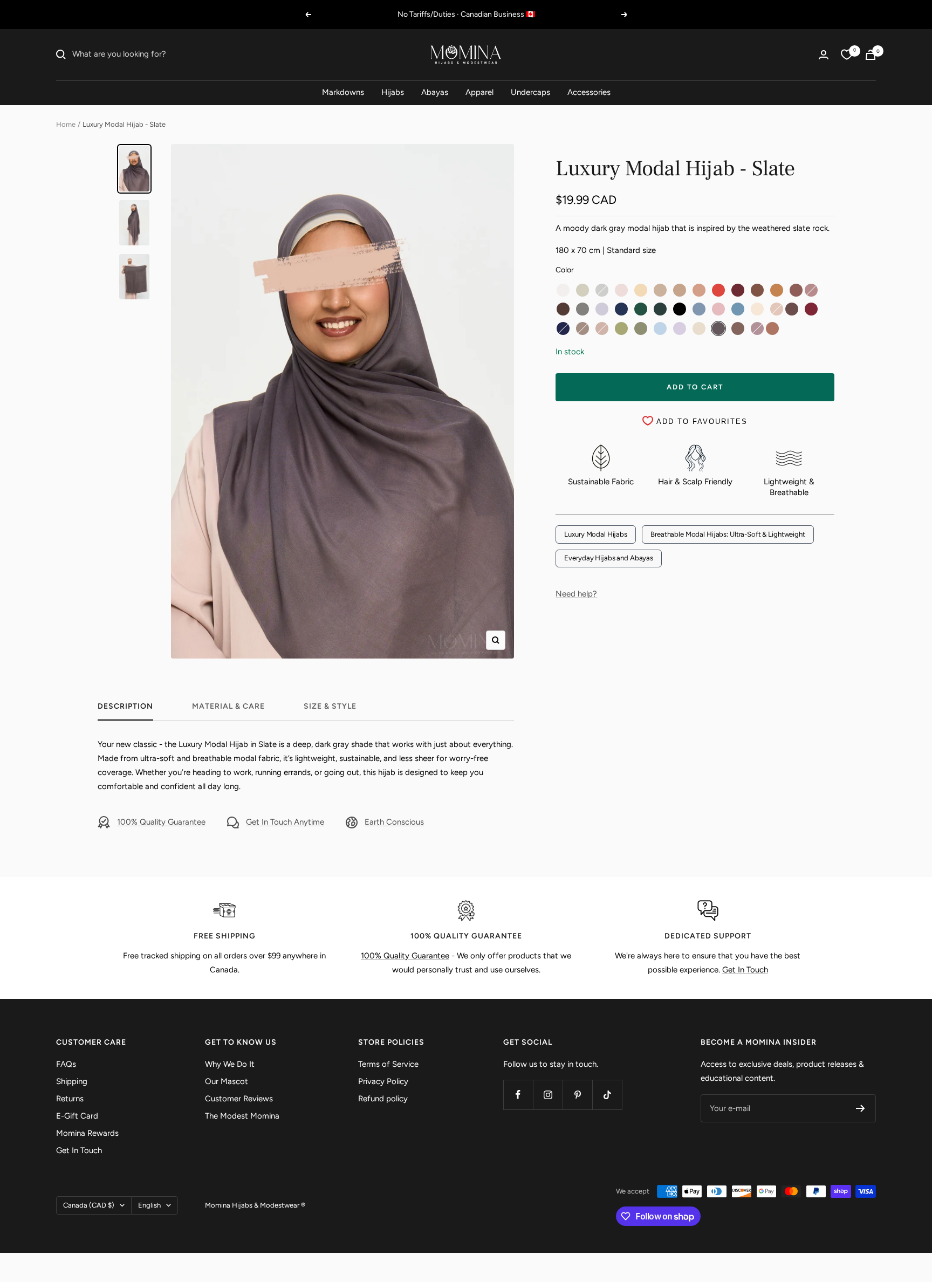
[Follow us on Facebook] (518, 1094)
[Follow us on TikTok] (607, 1094)
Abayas (434, 92)
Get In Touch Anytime (285, 822)
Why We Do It (230, 1064)
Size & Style (330, 706)
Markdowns (343, 92)
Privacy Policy (383, 1081)
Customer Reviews (239, 1098)
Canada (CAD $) (88, 1205)
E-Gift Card (77, 1116)
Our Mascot (226, 1081)
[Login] (823, 54)
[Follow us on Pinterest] (577, 1094)
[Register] (860, 1108)
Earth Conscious (394, 822)
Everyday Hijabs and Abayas (608, 558)
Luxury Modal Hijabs (595, 534)
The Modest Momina (242, 1116)
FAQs (66, 1064)
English (149, 1205)
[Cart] (870, 55)
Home (66, 124)
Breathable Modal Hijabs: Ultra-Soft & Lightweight (727, 534)
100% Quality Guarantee (161, 822)
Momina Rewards (87, 1133)
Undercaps (530, 92)
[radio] (563, 290)
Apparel (479, 92)
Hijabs (392, 92)
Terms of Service (388, 1064)
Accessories (589, 92)
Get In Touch (745, 970)
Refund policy (383, 1098)
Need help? (576, 594)
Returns (70, 1098)
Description (125, 706)
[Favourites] (846, 54)
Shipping (71, 1081)
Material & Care (228, 706)
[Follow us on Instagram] (548, 1094)
